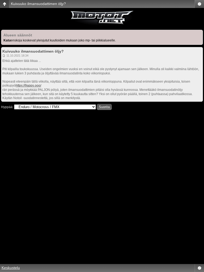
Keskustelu (11, 268)
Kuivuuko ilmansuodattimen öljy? (38, 4)
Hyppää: (7, 107)
